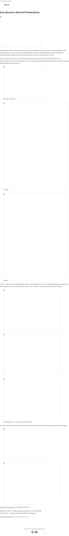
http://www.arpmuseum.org (21, 517)
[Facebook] (32, 533)
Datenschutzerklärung (38, 529)
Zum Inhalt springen (6, 1)
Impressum (27, 529)
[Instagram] (36, 533)
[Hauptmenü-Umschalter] (7, 5)
